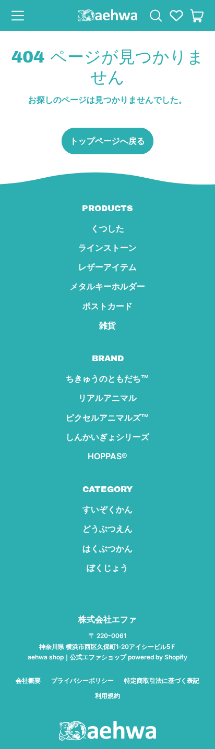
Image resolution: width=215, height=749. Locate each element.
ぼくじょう (107, 567)
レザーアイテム (107, 267)
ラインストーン (107, 247)
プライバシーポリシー (82, 680)
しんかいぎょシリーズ (107, 437)
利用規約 (107, 695)
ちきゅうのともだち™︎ (107, 378)
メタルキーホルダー (107, 286)
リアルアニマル (107, 397)
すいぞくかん (107, 509)
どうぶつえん (107, 528)
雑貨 (107, 325)
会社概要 (28, 680)
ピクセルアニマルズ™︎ (107, 417)
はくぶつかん (107, 548)
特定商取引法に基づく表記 (161, 680)
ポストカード (107, 306)
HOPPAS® (107, 456)
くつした (107, 228)
